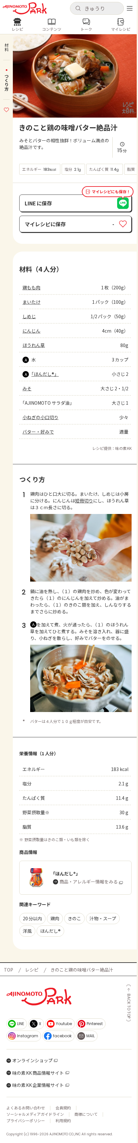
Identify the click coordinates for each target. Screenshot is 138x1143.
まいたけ (31, 302)
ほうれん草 (33, 345)
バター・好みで (38, 431)
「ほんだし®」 (45, 374)
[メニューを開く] (129, 8)
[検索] (78, 8)
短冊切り (84, 500)
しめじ (29, 316)
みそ (26, 388)
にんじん (31, 330)
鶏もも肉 (31, 287)
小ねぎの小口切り (40, 417)
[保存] (6, 109)
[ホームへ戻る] (25, 8)
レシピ (32, 969)
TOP (8, 969)
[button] (97, 8)
